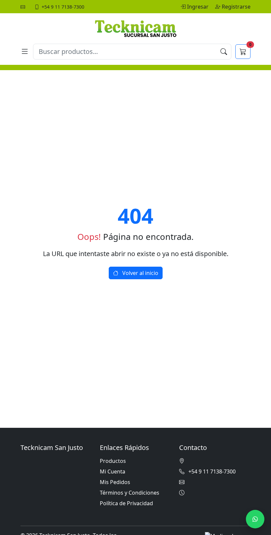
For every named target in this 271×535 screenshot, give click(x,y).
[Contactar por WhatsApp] (255, 519)
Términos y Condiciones (129, 492)
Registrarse (236, 6)
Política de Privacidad (126, 503)
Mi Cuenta (112, 471)
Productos (113, 461)
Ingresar (198, 6)
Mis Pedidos (115, 482)
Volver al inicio (139, 273)
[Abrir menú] (24, 51)
